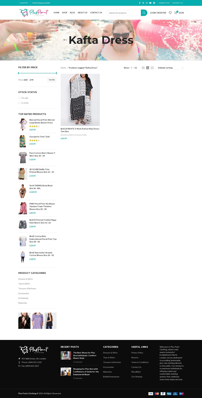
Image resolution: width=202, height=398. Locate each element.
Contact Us (136, 367)
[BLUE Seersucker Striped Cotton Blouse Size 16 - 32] (22, 257)
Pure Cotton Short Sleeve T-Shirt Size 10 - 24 (42, 154)
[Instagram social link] (146, 3)
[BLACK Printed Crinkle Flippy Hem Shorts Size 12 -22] (22, 225)
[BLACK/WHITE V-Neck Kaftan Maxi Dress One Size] (80, 100)
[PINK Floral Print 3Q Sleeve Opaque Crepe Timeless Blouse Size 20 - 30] (22, 208)
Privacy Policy (137, 352)
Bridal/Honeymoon (111, 376)
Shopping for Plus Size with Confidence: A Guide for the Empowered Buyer (86, 371)
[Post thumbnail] (66, 357)
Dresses (78, 135)
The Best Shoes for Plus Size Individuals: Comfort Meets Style (84, 355)
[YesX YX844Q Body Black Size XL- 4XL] (22, 191)
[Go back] (65, 40)
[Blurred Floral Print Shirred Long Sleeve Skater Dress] (22, 124)
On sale (24, 98)
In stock (24, 103)
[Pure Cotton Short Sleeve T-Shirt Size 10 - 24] (22, 158)
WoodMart (136, 372)
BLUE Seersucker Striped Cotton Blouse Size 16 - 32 (41, 254)
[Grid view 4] (152, 68)
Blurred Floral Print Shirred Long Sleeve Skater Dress (42, 121)
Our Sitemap (136, 376)
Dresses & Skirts (25, 279)
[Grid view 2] (143, 68)
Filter (52, 80)
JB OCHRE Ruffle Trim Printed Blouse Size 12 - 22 (41, 170)
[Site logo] (33, 12)
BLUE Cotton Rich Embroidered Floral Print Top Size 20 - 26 (43, 239)
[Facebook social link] (139, 3)
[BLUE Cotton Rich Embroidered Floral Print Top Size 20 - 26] (22, 241)
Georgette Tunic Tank (39, 136)
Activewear (23, 298)
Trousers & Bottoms (27, 288)
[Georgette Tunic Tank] (22, 141)
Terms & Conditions (140, 362)
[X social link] (143, 3)
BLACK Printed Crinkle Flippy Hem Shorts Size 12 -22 (42, 221)
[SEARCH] (144, 13)
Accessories (23, 293)
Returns (134, 357)
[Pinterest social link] (154, 3)
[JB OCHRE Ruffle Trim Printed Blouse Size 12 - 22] (22, 174)
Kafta (84, 135)
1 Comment (77, 362)
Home (63, 68)
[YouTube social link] (150, 3)
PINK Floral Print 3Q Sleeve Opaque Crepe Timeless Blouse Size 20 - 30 (42, 206)
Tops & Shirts (24, 283)
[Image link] (33, 350)
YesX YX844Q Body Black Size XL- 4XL (41, 186)
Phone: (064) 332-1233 (32, 362)
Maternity (22, 303)
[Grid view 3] (147, 68)
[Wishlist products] (170, 13)
